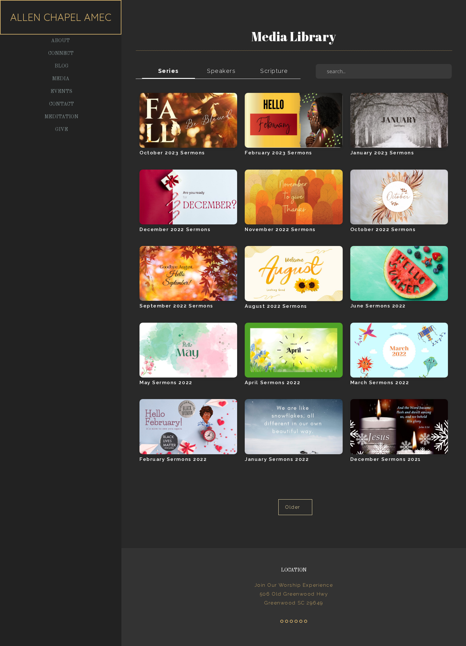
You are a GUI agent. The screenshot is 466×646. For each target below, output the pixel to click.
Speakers (221, 71)
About (61, 40)
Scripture (274, 71)
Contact (61, 104)
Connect (61, 53)
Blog (61, 66)
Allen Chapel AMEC (60, 17)
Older (295, 507)
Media (61, 78)
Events (61, 91)
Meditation (61, 117)
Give (61, 129)
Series (168, 71)
